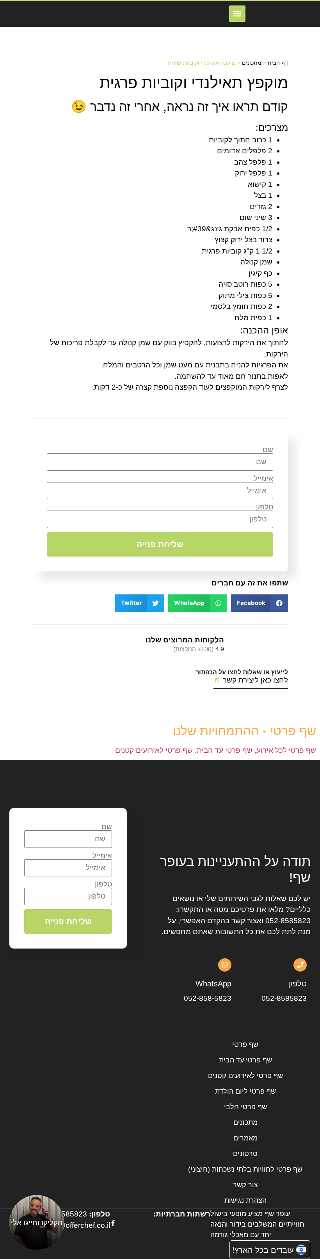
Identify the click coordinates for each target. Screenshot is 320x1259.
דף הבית (278, 63)
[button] (237, 13)
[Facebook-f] (113, 1223)
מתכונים (251, 63)
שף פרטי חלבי (245, 1107)
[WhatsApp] (224, 965)
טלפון (264, 507)
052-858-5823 (207, 998)
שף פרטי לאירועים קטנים (154, 750)
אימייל (263, 478)
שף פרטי (245, 1044)
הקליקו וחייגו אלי (36, 1222)
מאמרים (245, 1138)
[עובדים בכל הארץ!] (301, 1250)
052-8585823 (288, 921)
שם (268, 449)
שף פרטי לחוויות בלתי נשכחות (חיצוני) (245, 1169)
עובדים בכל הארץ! (263, 1250)
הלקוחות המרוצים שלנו (185, 640)
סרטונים (245, 1154)
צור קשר (245, 1185)
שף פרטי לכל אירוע (286, 750)
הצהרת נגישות (245, 1200)
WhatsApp (213, 983)
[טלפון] (300, 965)
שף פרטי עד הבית (224, 750)
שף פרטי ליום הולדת (245, 1091)
